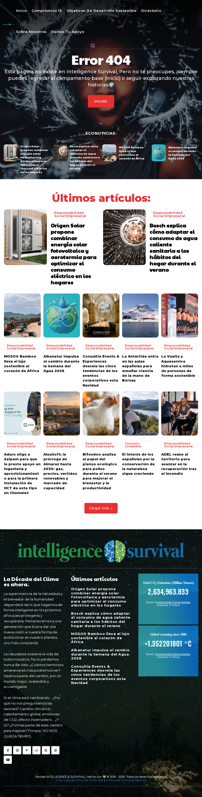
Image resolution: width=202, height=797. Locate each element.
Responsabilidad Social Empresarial (70, 214)
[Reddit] (36, 750)
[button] (92, 45)
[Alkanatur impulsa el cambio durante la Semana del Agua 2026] (159, 152)
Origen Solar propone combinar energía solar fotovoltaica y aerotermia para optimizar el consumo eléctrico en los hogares (34, 159)
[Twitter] (46, 750)
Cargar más (99, 508)
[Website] (55, 750)
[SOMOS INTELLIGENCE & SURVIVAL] (8, 24)
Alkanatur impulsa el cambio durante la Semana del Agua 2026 (182, 152)
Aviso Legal (63, 780)
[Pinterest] (27, 750)
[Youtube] (8, 760)
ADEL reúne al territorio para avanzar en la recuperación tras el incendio (178, 464)
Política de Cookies (119, 780)
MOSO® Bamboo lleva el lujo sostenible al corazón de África (131, 152)
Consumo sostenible (133, 445)
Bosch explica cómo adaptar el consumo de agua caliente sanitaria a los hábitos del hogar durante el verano (85, 157)
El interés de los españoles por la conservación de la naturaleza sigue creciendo (138, 464)
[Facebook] (8, 750)
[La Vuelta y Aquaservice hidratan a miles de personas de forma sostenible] (179, 316)
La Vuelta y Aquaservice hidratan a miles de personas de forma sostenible (178, 366)
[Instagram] (17, 750)
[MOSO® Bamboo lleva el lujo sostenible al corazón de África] (109, 152)
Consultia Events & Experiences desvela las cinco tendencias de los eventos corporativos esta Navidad (101, 370)
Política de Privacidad (88, 780)
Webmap (140, 780)
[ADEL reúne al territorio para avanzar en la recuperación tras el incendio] (179, 414)
